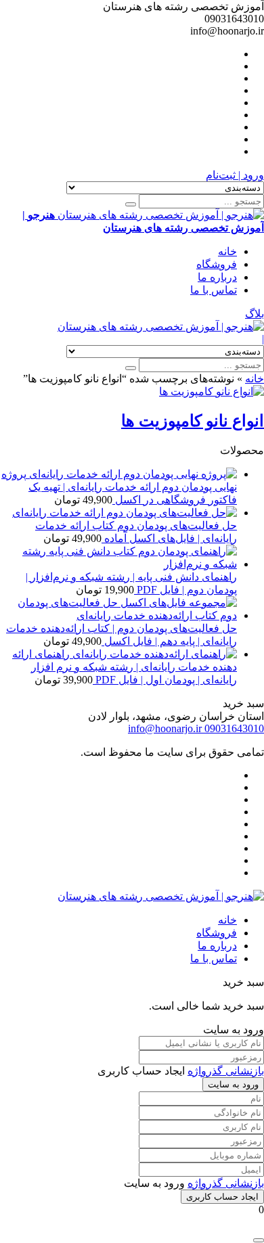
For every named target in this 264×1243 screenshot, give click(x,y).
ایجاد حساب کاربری (222, 1197)
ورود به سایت (233, 1084)
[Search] (130, 204)
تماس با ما (213, 290)
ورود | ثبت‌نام (235, 175)
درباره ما (217, 277)
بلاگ (254, 313)
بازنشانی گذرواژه (226, 1071)
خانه (227, 251)
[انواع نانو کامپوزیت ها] (211, 391)
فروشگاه (216, 264)
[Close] (258, 1240)
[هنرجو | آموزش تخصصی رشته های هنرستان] (161, 326)
